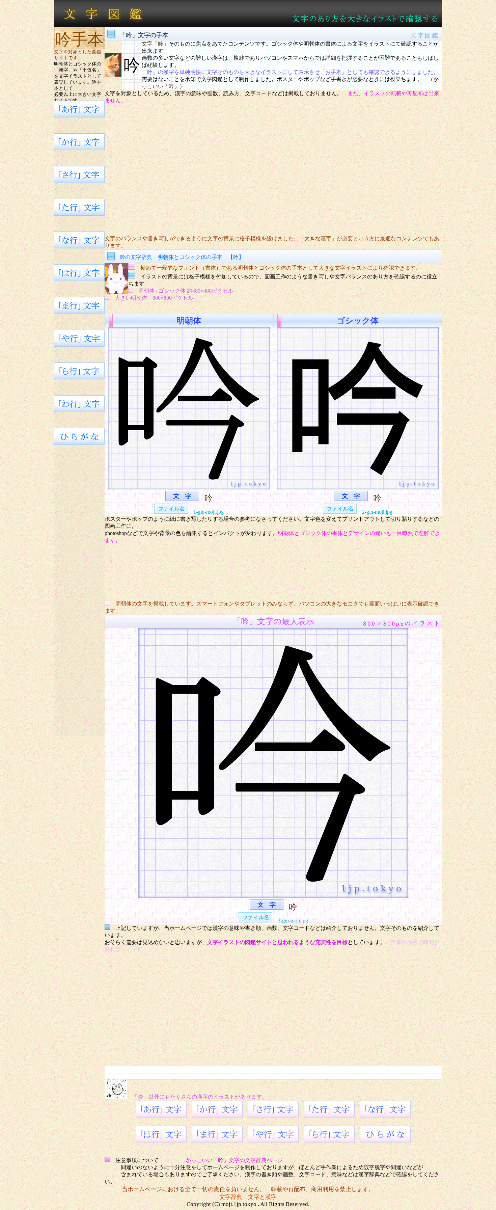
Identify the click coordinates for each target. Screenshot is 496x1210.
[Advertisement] (273, 170)
